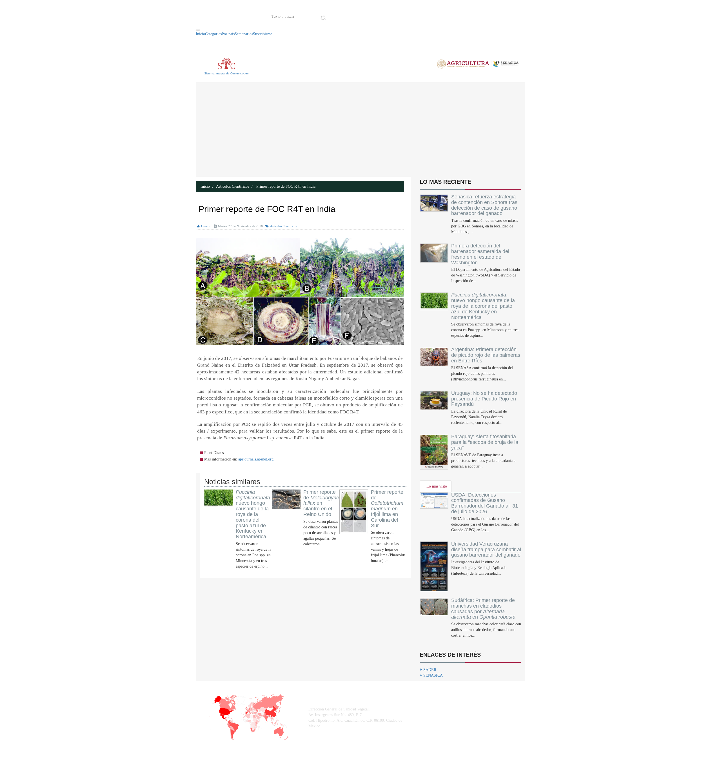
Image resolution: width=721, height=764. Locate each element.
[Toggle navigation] (198, 29)
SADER (429, 670)
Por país (228, 34)
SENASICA (433, 675)
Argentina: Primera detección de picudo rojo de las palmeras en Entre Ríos (485, 355)
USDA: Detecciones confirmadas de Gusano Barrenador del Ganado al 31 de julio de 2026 (484, 503)
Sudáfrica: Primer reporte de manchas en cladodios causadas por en (483, 608)
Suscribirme (262, 34)
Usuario (206, 226)
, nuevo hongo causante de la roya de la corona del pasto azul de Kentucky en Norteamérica (254, 514)
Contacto (386, 16)
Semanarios (244, 34)
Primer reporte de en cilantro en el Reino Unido (321, 503)
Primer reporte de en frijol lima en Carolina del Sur (387, 508)
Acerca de (359, 16)
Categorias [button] (213, 34)
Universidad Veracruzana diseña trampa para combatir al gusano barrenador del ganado (486, 549)
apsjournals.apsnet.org (255, 459)
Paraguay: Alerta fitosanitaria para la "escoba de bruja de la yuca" (484, 442)
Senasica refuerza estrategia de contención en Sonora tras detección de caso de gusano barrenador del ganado (484, 205)
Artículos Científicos (232, 186)
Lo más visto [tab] (436, 486)
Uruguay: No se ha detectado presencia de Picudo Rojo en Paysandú (484, 398)
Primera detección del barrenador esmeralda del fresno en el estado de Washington (480, 254)
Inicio (336, 16)
